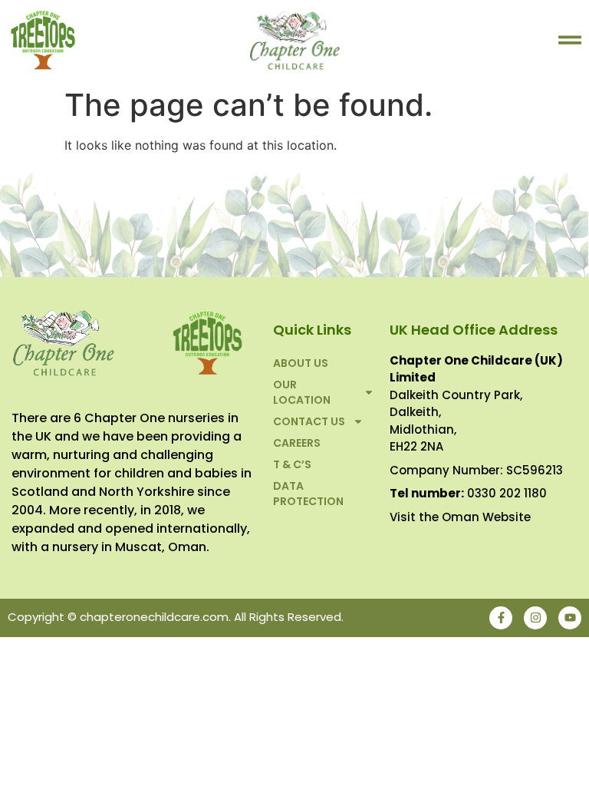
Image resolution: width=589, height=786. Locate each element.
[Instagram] (535, 617)
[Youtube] (569, 617)
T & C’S (292, 464)
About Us (300, 363)
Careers (297, 443)
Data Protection (308, 493)
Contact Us (309, 421)
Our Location (302, 392)
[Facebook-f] (500, 617)
